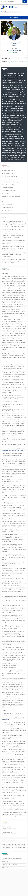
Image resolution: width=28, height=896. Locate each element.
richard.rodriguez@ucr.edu (14, 50)
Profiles (17, 7)
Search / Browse (14, 17)
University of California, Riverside (7, 2)
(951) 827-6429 (14, 52)
